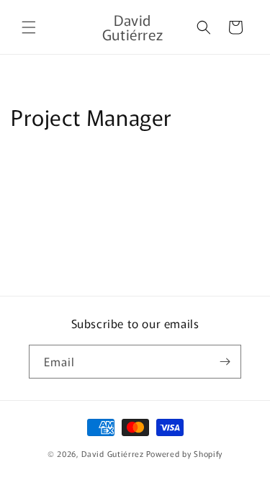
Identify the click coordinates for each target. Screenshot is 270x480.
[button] (29, 27)
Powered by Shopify (184, 453)
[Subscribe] (224, 362)
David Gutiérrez (112, 453)
